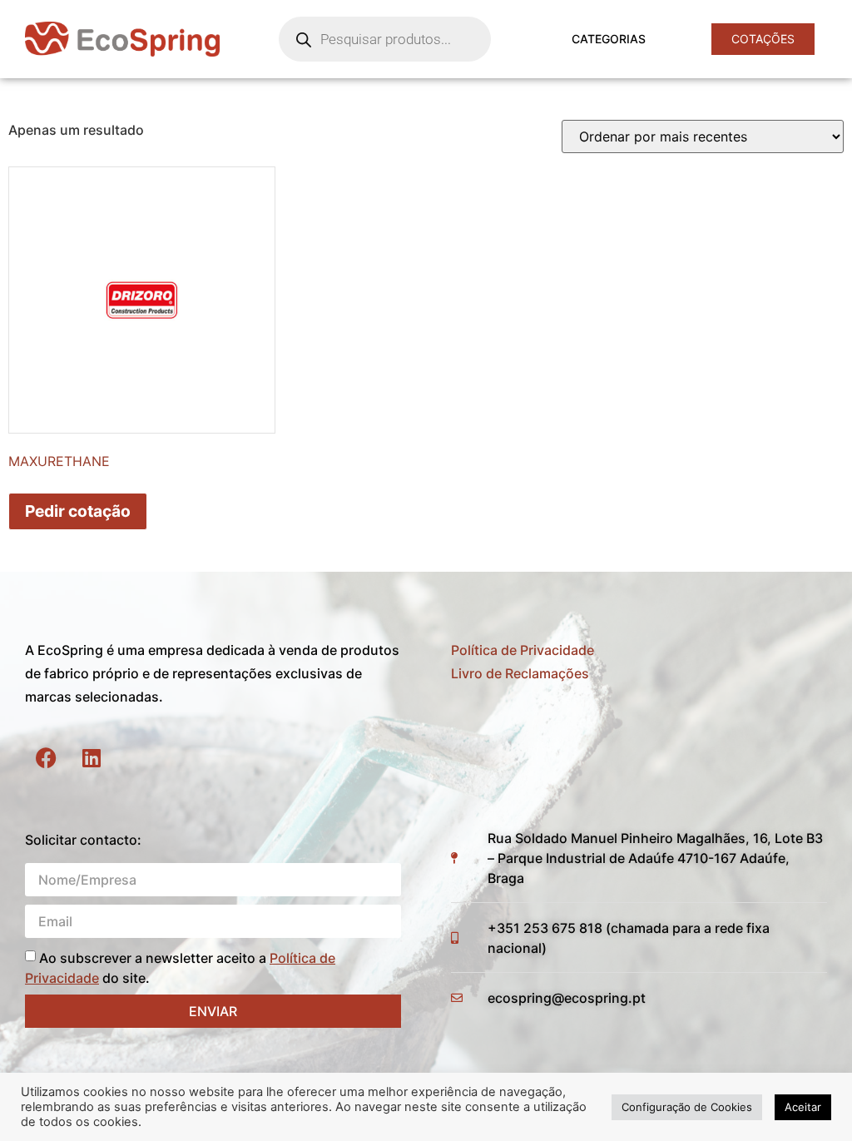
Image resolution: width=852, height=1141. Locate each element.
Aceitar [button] (803, 1107)
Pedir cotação (78, 511)
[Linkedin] (91, 757)
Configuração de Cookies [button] (687, 1107)
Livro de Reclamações (520, 673)
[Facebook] (46, 757)
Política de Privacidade (522, 650)
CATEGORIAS (609, 39)
